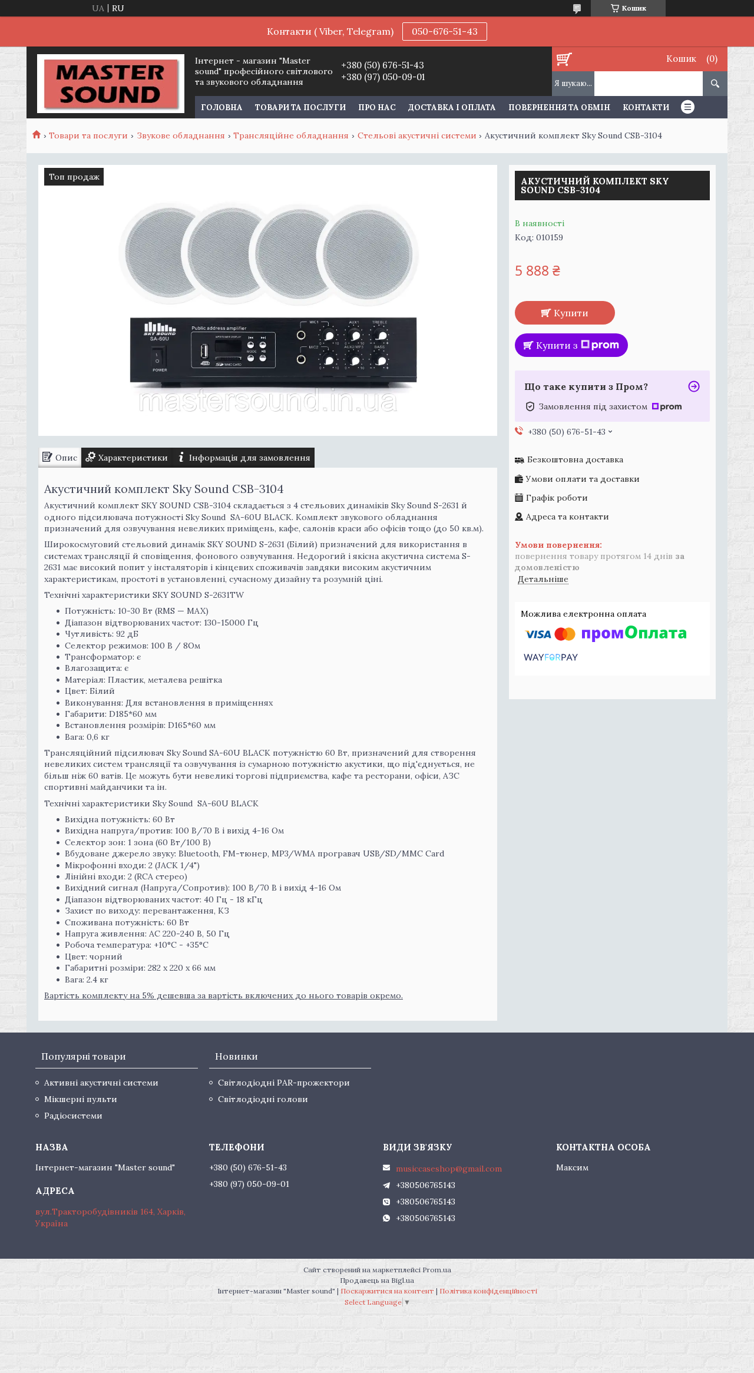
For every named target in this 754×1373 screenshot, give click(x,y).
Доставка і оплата (452, 107)
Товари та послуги (300, 107)
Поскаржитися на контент (387, 1290)
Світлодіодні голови (263, 1099)
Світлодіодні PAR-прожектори (284, 1082)
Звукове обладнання (181, 135)
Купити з (557, 345)
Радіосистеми (73, 1115)
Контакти (646, 107)
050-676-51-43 (445, 31)
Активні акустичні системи (101, 1082)
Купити (571, 313)
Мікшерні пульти (80, 1099)
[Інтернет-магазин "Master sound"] (110, 82)
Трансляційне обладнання (291, 135)
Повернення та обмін (559, 107)
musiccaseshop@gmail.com (449, 1168)
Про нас (377, 107)
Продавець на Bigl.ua (377, 1280)
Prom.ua (436, 1269)
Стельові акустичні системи (417, 135)
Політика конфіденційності (488, 1290)
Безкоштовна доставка (575, 460)
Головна (222, 107)
